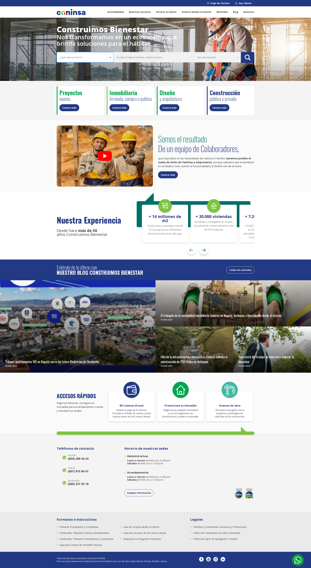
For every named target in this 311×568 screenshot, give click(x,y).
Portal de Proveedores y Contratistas (79, 526)
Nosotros (248, 11)
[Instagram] (215, 560)
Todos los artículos (240, 270)
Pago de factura (220, 3)
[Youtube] (208, 560)
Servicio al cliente (166, 11)
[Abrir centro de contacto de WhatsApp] (298, 560)
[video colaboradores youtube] (105, 156)
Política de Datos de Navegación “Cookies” (215, 538)
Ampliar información (139, 492)
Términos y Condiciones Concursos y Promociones (220, 526)
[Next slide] (204, 250)
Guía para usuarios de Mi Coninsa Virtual (144, 532)
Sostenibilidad (115, 11)
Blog (235, 11)
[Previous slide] (191, 250)
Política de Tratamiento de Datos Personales (216, 532)
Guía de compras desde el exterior (141, 526)
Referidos (222, 11)
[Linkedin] (223, 560)
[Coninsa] (71, 12)
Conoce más (69, 107)
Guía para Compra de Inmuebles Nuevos (81, 544)
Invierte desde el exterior (196, 11)
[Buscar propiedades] (247, 57)
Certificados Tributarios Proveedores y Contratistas (86, 538)
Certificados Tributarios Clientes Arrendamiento (84, 532)
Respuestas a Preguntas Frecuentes (142, 538)
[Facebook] (201, 560)
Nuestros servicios (140, 11)
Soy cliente (245, 3)
